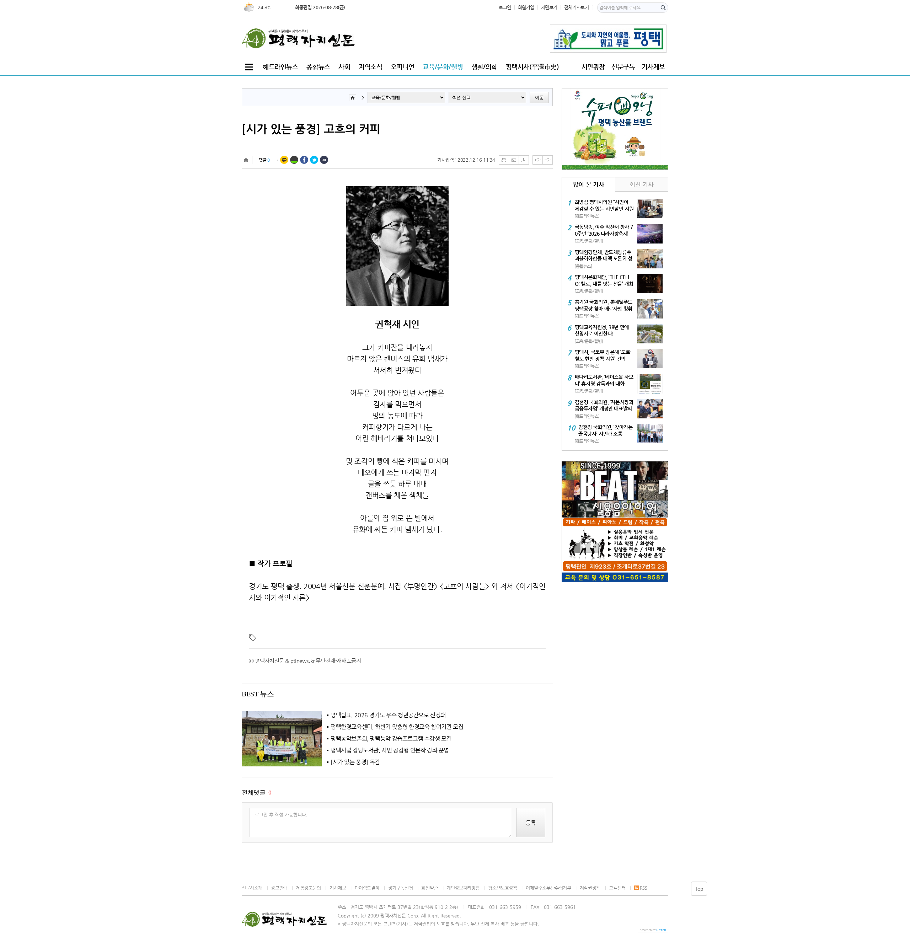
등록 (531, 823)
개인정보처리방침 (463, 887)
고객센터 (617, 887)
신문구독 (623, 66)
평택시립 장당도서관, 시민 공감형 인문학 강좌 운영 (390, 750)
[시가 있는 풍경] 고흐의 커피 (311, 128)
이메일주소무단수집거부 (548, 887)
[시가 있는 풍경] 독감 (355, 762)
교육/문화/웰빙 (443, 66)
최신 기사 (641, 184)
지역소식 (370, 66)
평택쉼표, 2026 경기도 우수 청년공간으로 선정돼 (388, 715)
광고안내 (279, 887)
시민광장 (593, 66)
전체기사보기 (576, 7)
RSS (643, 887)
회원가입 (526, 7)
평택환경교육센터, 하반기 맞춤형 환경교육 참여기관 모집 (397, 727)
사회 (344, 66)
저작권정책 (590, 887)
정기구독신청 (400, 887)
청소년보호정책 (502, 887)
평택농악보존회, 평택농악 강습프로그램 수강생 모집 (391, 738)
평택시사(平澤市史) (532, 66)
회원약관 (429, 887)
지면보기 (549, 7)
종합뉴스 (318, 66)
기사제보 (653, 66)
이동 (539, 97)
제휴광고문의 (308, 887)
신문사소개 (252, 887)
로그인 (505, 7)
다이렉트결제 (367, 887)
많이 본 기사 (588, 184)
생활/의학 (484, 66)
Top (699, 889)
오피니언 (402, 66)
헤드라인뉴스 (280, 66)
